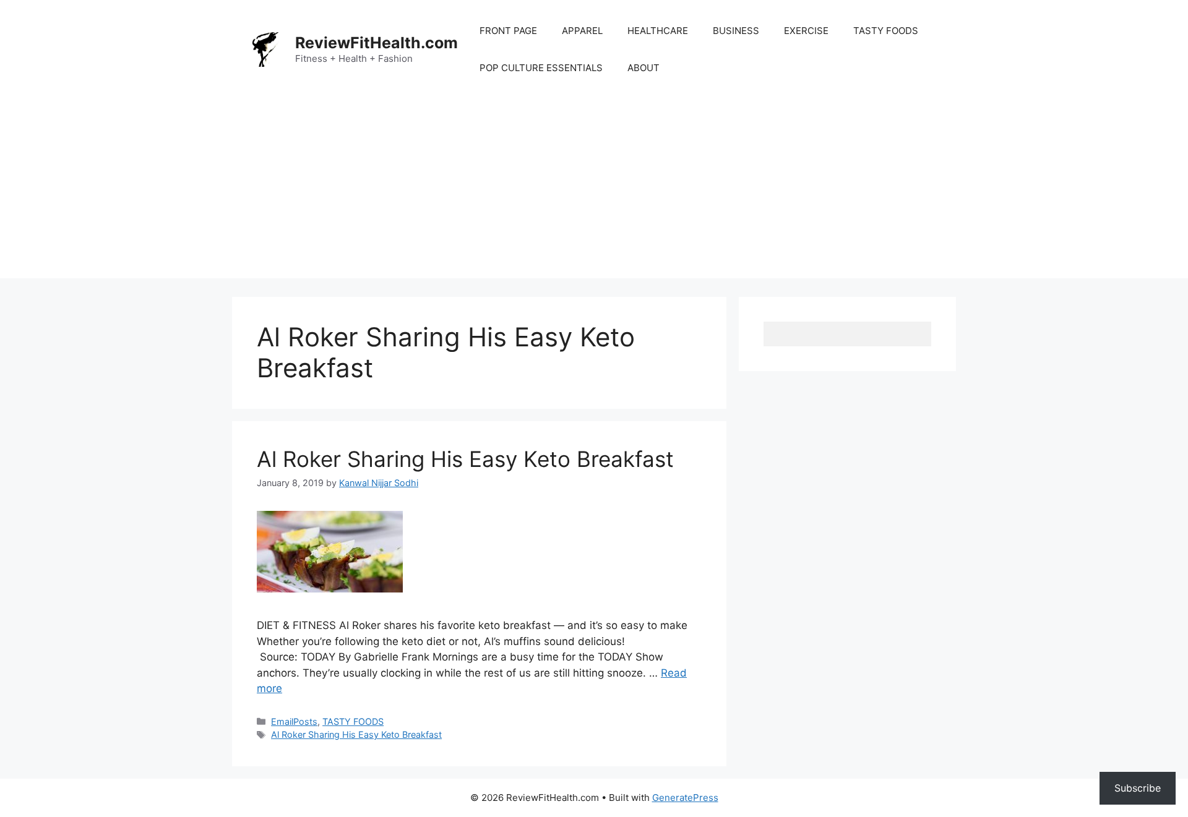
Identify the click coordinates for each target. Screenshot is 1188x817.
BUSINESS (736, 30)
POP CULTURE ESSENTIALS (541, 68)
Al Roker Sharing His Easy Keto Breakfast (465, 459)
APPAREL (582, 30)
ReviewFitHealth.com (376, 42)
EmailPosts (294, 721)
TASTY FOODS (885, 30)
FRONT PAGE (508, 30)
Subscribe (1137, 788)
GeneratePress (685, 797)
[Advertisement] (594, 191)
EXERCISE (806, 30)
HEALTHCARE (657, 30)
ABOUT (643, 68)
